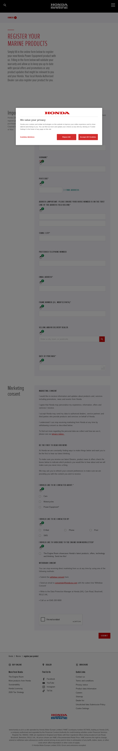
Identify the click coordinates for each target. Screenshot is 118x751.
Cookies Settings (27, 137)
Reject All (66, 137)
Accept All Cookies (88, 137)
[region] (59, 126)
